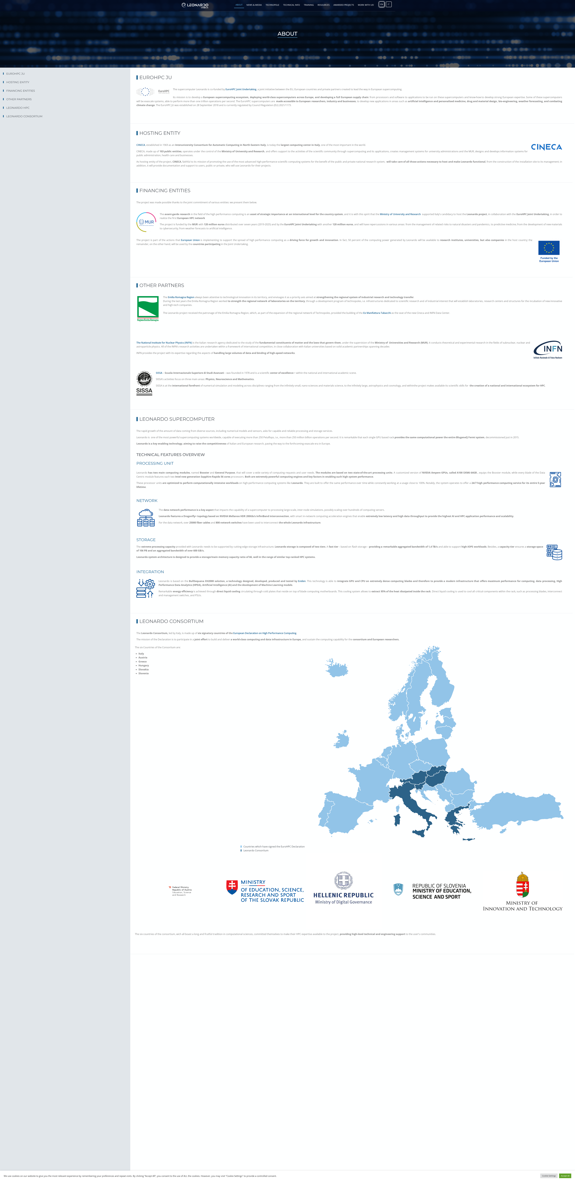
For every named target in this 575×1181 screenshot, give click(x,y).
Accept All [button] (565, 1175)
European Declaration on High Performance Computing (264, 633)
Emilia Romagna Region (181, 297)
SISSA (159, 373)
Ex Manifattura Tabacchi (377, 313)
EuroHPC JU (15, 73)
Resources (324, 4)
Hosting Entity (17, 82)
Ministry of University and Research (400, 214)
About (239, 4)
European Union (190, 240)
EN (381, 4)
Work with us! (366, 4)
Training (309, 4)
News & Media (254, 4)
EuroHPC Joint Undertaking (241, 89)
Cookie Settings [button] (549, 1175)
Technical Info (291, 4)
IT (388, 4)
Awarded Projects (343, 4)
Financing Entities (20, 90)
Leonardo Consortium (24, 116)
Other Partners (19, 99)
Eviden (302, 581)
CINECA (140, 145)
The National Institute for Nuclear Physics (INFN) (164, 342)
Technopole (272, 4)
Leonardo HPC (17, 107)
